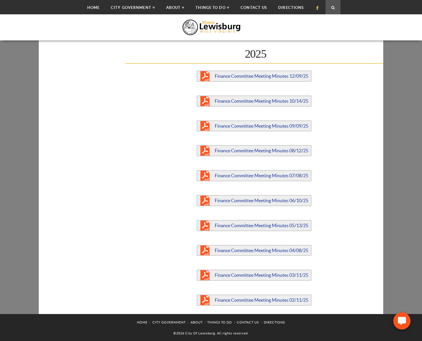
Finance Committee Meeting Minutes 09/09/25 (261, 125)
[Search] (333, 7)
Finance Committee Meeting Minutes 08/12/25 (261, 150)
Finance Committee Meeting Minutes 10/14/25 (261, 101)
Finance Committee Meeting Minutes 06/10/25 (261, 200)
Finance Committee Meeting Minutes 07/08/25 (261, 175)
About (197, 322)
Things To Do (219, 322)
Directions (274, 322)
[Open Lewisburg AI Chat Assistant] (402, 321)
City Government (169, 322)
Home (142, 322)
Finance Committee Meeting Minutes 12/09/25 (261, 76)
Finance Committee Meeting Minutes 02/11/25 (261, 300)
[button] (132, 7)
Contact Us (248, 322)
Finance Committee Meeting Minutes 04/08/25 (261, 250)
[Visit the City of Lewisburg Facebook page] (317, 7)
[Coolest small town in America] (211, 27)
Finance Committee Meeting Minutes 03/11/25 (261, 275)
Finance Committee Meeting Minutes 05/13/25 (261, 225)
